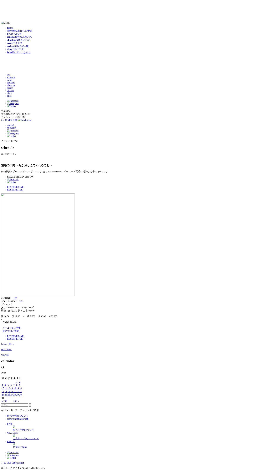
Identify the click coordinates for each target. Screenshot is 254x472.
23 (20, 391)
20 (11, 391)
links (9, 96)
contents (11, 82)
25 (6, 394)
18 (6, 391)
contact (10, 125)
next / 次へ (6, 349)
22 (17, 391)
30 (20, 394)
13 (11, 388)
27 (11, 394)
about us (11, 85)
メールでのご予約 (11, 328)
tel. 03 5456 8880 (9, 120)
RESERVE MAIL (15, 187)
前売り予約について (17, 415)
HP (15, 298)
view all (5, 354)
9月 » (16, 401)
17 (3, 391)
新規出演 (11, 127)
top (8, 74)
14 (14, 388)
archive (10, 90)
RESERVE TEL (15, 189)
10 (3, 388)
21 (14, 391)
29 (17, 394)
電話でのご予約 (10, 331)
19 (8, 391)
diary (9, 93)
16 (20, 388)
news (9, 80)
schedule (11, 77)
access (10, 88)
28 (14, 394)
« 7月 (4, 401)
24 (3, 394)
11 (6, 388)
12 (8, 388)
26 (8, 394)
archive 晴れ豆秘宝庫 (18, 419)
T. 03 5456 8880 (9, 463)
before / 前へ (7, 344)
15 (17, 388)
